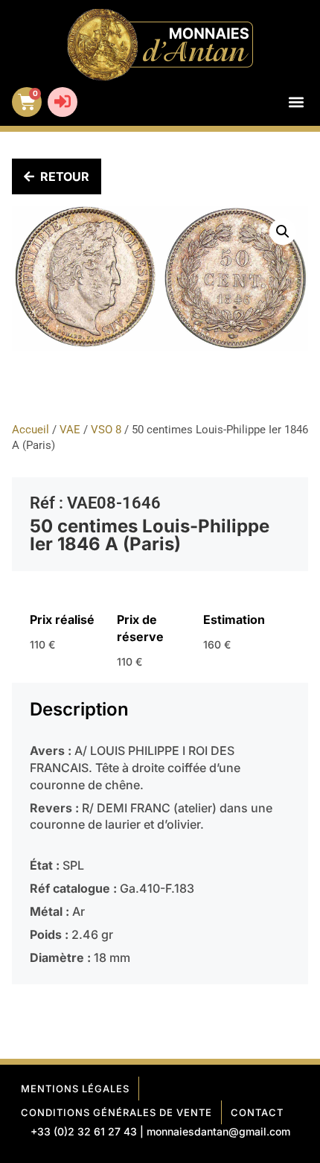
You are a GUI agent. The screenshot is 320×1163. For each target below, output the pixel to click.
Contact (257, 1112)
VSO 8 (106, 429)
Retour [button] (64, 176)
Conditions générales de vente (116, 1112)
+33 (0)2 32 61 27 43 (84, 1131)
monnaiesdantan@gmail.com (218, 1131)
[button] (296, 102)
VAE (70, 429)
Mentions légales (75, 1089)
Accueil (30, 429)
